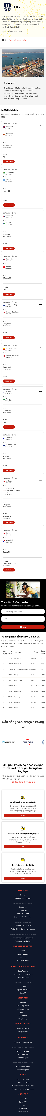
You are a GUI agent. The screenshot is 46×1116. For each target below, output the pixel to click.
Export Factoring (23, 990)
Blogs (23, 951)
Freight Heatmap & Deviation (23, 1089)
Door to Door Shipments (23, 974)
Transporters (23, 1054)
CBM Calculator (23, 1083)
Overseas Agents (23, 1070)
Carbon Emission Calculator (23, 1086)
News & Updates (23, 954)
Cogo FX (23, 993)
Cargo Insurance (23, 978)
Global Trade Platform (23, 898)
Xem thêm (8, 161)
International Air (23, 914)
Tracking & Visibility (23, 941)
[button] (4, 40)
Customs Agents (23, 1058)
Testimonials (23, 1112)
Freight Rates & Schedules (23, 938)
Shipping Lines (23, 1009)
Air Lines (23, 1012)
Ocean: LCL (23, 910)
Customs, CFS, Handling (23, 917)
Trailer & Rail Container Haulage (23, 929)
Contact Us (23, 1102)
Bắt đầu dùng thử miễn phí (23, 782)
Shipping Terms (23, 1006)
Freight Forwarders (23, 1051)
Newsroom (23, 1109)
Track (24, 627)
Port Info (23, 1003)
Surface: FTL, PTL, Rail (23, 926)
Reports (23, 957)
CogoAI (23, 895)
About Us (23, 1099)
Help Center (23, 1019)
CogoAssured (23, 971)
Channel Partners (23, 1066)
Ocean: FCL (23, 907)
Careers (23, 1105)
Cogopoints (23, 1032)
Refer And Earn (23, 1028)
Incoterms (23, 1016)
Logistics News (23, 960)
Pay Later (23, 986)
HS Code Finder (23, 1079)
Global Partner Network (23, 1042)
